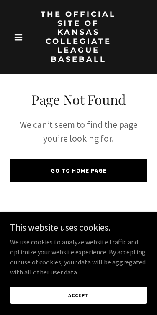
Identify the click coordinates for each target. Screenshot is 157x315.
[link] (78, 59)
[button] (20, 37)
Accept (78, 295)
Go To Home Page (78, 170)
